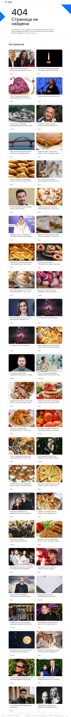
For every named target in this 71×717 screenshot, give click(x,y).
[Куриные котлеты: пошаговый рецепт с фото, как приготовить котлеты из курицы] (49, 533)
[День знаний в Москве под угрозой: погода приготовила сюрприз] (49, 450)
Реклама (16, 715)
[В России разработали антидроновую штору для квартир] (49, 589)
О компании (10, 715)
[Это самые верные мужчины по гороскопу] (22, 699)
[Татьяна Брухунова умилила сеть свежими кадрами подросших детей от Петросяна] (22, 672)
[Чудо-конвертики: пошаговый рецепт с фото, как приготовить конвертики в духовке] (22, 173)
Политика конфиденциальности (56, 715)
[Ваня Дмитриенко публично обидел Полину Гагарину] (49, 561)
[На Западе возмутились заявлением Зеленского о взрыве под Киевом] (22, 367)
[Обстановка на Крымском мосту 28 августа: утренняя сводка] (22, 146)
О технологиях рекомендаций (39, 715)
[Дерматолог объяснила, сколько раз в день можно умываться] (49, 644)
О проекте (28, 715)
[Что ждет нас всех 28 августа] (49, 312)
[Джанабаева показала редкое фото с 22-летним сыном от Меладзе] (49, 616)
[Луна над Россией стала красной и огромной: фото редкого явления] (22, 644)
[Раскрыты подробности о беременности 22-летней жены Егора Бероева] (22, 506)
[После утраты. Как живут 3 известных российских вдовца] (22, 589)
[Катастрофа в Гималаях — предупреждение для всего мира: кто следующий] (22, 118)
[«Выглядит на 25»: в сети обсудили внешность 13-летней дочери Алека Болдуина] (49, 672)
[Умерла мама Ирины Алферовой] (49, 90)
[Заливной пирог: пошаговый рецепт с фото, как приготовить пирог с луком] (49, 146)
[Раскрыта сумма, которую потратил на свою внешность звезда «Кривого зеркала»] (49, 118)
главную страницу (30, 33)
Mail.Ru (3, 715)
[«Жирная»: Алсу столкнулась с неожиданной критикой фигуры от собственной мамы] (22, 229)
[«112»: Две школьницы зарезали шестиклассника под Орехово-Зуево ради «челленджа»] (49, 63)
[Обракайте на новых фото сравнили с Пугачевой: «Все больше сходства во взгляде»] (49, 699)
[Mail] (6, 2)
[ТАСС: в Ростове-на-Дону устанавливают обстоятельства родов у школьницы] (49, 173)
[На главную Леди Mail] (9, 2)
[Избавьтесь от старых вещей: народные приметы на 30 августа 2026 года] (22, 616)
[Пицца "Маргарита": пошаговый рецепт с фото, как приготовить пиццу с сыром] (49, 339)
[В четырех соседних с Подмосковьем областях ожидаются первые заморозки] (22, 533)
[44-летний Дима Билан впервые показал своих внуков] (22, 201)
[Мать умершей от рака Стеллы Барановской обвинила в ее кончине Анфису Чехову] (22, 312)
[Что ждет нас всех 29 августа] (22, 339)
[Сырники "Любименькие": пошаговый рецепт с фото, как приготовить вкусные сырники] (22, 423)
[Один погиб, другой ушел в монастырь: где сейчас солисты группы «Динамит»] (22, 63)
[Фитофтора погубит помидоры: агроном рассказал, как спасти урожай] (49, 423)
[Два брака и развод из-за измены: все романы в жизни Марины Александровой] (22, 561)
